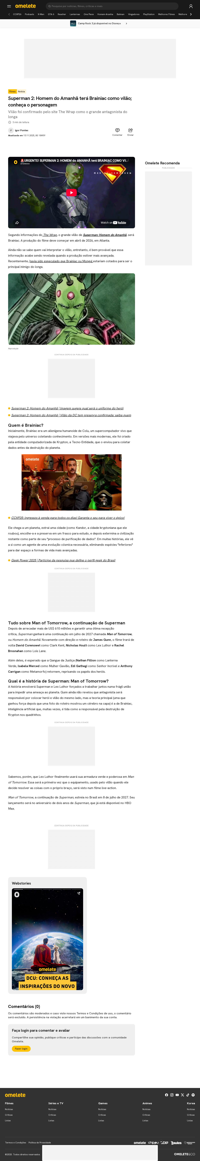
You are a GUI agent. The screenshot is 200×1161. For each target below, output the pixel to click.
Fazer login (21, 1048)
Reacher (62, 14)
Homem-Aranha (105, 14)
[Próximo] (190, 14)
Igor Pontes (21, 130)
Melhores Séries (187, 14)
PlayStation (149, 14)
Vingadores (134, 14)
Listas (8, 1120)
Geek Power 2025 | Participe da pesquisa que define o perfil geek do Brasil (63, 560)
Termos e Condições (15, 1142)
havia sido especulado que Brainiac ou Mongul (61, 261)
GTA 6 (51, 14)
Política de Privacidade (40, 1142)
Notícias (9, 1109)
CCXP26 (17, 14)
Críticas (9, 1114)
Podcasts (29, 14)
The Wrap (50, 235)
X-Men (41, 14)
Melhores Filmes (166, 14)
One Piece (89, 14)
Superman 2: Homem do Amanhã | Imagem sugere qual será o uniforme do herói (67, 408)
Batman (120, 14)
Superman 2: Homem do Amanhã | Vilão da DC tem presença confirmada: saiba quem (71, 415)
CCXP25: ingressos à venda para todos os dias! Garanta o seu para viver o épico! (68, 518)
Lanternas (75, 14)
